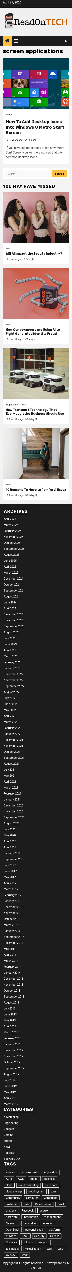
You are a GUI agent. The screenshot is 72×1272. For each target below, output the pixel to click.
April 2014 (10, 954)
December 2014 (13, 942)
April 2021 (10, 781)
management (52, 1216)
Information (31, 1216)
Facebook (28, 1210)
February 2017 (12, 895)
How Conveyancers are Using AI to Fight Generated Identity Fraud (33, 332)
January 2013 (12, 1044)
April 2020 (10, 841)
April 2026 (10, 518)
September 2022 (14, 686)
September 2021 (14, 757)
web (60, 1248)
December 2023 (13, 614)
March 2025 (11, 572)
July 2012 (10, 1080)
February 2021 (12, 793)
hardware (12, 1216)
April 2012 (10, 1098)
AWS (21, 1178)
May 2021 (10, 775)
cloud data (51, 1185)
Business (49, 1178)
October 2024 (12, 584)
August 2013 (11, 1002)
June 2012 (10, 1086)
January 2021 (12, 799)
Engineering (12, 404)
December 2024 (13, 578)
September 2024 (14, 590)
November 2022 (13, 680)
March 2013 (11, 1032)
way (49, 1248)
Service (54, 1236)
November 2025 (13, 536)
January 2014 (12, 972)
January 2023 (12, 668)
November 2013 (13, 984)
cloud (9, 1185)
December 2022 (13, 674)
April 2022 (10, 715)
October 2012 (12, 1062)
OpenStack (12, 1229)
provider (11, 1236)
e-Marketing (11, 1116)
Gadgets (9, 1128)
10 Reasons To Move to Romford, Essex (36, 490)
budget (34, 1178)
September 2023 (14, 626)
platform (54, 1229)
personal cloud (34, 1229)
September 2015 (14, 936)
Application (51, 1172)
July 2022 (10, 698)
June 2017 (10, 871)
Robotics (9, 1152)
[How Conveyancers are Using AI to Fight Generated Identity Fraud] (36, 293)
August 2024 (11, 596)
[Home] (7, 41)
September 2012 (14, 1068)
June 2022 (10, 704)
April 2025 (10, 566)
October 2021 (12, 751)
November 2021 (13, 745)
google (44, 1210)
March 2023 (11, 656)
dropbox (11, 1210)
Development (43, 1204)
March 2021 (11, 787)
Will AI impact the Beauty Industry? (34, 253)
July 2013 (10, 1008)
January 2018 (12, 853)
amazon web (30, 1172)
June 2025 (10, 560)
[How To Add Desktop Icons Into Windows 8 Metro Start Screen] (36, 83)
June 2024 (10, 602)
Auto (9, 1178)
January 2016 (12, 930)
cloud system (36, 1191)
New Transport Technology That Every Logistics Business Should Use (35, 412)
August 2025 (11, 554)
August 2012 (11, 1074)
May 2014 (10, 948)
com (53, 1191)
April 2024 (10, 608)
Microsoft (12, 1223)
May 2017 (10, 877)
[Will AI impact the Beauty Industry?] (36, 217)
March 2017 (11, 889)
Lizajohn (31, 140)
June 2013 (10, 1014)
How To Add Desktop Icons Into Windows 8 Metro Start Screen (35, 127)
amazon (11, 1172)
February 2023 (12, 662)
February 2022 (12, 727)
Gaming (8, 1134)
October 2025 (12, 542)
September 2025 (14, 548)
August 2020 (11, 823)
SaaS (25, 1236)
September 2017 (14, 859)
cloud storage (14, 1191)
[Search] (66, 41)
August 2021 (11, 763)
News (9, 114)
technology (12, 1248)
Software (11, 1242)
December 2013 (13, 978)
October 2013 (12, 990)
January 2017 (12, 901)
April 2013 (10, 1026)
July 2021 (10, 769)
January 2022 (12, 733)
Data (26, 1204)
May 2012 (10, 1092)
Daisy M (30, 259)
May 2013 (10, 1020)
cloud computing (28, 1185)
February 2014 (12, 966)
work (25, 1255)
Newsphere (54, 1263)
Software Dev (12, 1158)
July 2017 (10, 865)
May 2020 (10, 835)
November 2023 (13, 620)
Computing (50, 1197)
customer (12, 1204)
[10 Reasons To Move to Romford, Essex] (36, 453)
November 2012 (13, 1056)
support (43, 1242)
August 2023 (11, 632)
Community (13, 1197)
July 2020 (10, 829)
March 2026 (11, 524)
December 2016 (13, 907)
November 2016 (13, 913)
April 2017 (10, 883)
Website (11, 1255)
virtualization (33, 1248)
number (48, 1223)
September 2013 (14, 996)
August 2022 (11, 692)
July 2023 (10, 638)
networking (30, 1223)
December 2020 (13, 805)
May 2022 (10, 710)
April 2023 (10, 650)
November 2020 (13, 811)
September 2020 (14, 817)
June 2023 (10, 644)
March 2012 (11, 1104)
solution (28, 1242)
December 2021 (13, 739)
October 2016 (12, 918)
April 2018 (10, 847)
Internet (8, 1140)
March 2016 (11, 924)
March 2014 (11, 960)
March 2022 (11, 721)
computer (32, 1197)
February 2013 (12, 1038)
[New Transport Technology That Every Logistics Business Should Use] (36, 373)
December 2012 (13, 1050)
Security (39, 1236)
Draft (61, 1204)
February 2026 (12, 530)
